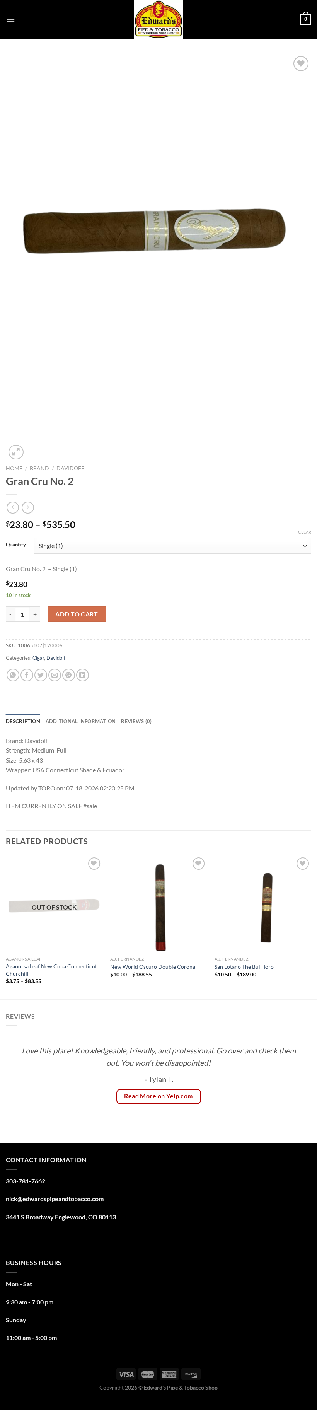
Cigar (38, 658)
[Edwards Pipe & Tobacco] (158, 19)
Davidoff (70, 468)
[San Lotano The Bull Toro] (263, 903)
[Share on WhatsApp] (13, 675)
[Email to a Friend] (54, 675)
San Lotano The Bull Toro (244, 966)
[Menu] (10, 19)
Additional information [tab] (81, 721)
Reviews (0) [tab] (136, 721)
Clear (304, 531)
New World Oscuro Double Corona (152, 966)
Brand (39, 468)
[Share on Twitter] (40, 675)
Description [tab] (23, 721)
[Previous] (6, 927)
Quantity (16, 545)
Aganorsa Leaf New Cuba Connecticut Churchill (51, 970)
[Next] (311, 927)
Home (14, 468)
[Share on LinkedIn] (82, 675)
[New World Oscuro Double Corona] (158, 903)
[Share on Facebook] (26, 675)
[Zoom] (16, 452)
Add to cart (76, 614)
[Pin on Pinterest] (68, 675)
